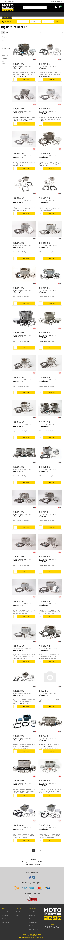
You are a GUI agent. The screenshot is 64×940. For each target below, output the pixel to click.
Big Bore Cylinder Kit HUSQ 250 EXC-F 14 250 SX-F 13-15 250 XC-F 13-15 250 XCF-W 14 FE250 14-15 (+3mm (49, 656)
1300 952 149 (9, 1)
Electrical (45, 14)
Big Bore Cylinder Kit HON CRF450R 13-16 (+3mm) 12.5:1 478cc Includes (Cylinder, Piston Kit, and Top (24, 164)
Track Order (5, 915)
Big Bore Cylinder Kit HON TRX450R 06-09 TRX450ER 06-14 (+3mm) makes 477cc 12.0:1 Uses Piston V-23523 (24, 119)
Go (57, 22)
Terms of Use (32, 912)
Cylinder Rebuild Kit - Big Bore (21, 252)
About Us (53, 1)
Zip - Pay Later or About (33, 930)
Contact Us (59, 1)
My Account (5, 912)
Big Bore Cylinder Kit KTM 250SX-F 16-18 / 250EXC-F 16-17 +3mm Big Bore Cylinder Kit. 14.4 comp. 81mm (24, 701)
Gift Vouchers (5, 922)
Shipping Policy (4, 62)
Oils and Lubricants (6, 17)
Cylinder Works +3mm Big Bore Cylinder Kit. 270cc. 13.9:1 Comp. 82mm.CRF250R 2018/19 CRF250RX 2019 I (23, 836)
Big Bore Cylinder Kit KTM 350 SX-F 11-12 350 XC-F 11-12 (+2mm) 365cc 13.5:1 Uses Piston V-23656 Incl (24, 612)
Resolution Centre (6, 919)
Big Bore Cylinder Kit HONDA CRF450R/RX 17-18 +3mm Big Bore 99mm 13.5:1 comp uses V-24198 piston (24, 208)
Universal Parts (12, 14)
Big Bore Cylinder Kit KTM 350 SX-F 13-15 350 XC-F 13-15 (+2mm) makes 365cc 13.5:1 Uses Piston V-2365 (24, 656)
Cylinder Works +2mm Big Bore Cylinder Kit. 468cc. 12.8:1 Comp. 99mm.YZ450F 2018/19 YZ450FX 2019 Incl (49, 836)
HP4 (3, 41)
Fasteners (51, 14)
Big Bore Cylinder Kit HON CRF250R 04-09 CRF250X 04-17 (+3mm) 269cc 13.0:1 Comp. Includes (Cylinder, (24, 74)
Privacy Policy (32, 915)
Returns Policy (5, 55)
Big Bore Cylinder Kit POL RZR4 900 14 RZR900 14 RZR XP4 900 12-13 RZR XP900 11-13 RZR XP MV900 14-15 (49, 746)
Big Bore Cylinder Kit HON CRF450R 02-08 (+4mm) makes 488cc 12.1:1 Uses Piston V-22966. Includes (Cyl (50, 74)
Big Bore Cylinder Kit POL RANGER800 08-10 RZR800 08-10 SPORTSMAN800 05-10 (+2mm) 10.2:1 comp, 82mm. (24, 791)
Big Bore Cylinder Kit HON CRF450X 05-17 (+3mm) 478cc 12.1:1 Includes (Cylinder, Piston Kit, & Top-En (50, 164)
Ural (3, 44)
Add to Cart (26, 79)
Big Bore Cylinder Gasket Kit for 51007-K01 (49, 700)
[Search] (45, 7)
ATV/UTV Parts (29, 14)
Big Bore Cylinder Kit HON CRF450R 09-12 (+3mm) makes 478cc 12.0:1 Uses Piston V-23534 (50, 119)
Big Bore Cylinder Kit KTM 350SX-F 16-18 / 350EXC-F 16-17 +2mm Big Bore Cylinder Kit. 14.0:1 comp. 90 (24, 746)
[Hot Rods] (34, 59)
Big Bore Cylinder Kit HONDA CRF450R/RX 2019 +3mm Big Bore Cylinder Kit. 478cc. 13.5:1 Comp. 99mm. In (50, 208)
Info (22, 68)
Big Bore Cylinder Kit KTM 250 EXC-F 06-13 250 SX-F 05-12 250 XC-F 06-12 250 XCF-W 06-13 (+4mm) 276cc (49, 612)
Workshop (39, 14)
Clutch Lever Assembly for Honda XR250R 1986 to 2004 (14, 933)
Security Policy (33, 926)
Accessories (5, 14)
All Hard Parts (21, 14)
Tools (34, 14)
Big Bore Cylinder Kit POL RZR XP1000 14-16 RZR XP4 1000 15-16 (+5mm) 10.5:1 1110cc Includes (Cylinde (50, 791)
